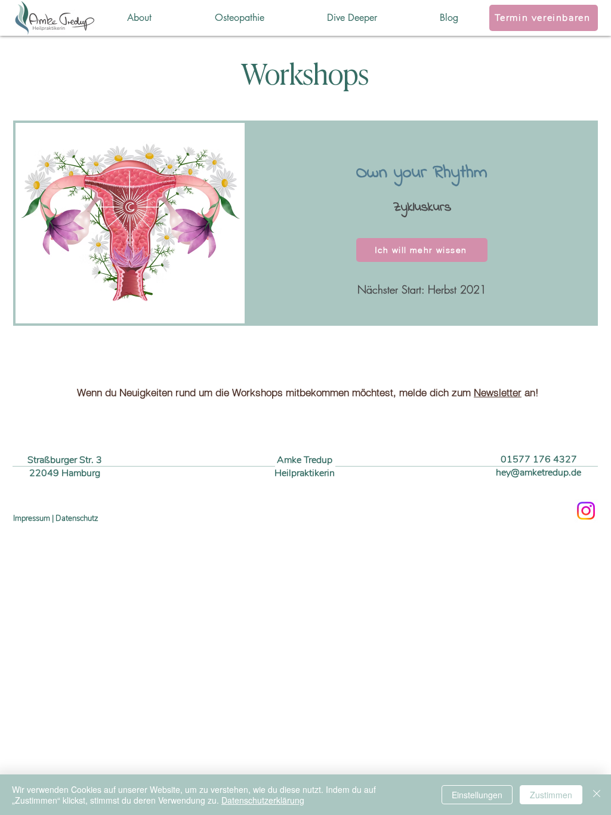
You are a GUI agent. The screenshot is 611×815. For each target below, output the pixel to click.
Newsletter (497, 392)
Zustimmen (551, 795)
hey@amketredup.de (538, 472)
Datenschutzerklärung (262, 800)
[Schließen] (597, 794)
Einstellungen (477, 795)
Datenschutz (76, 518)
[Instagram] (586, 511)
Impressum (31, 518)
